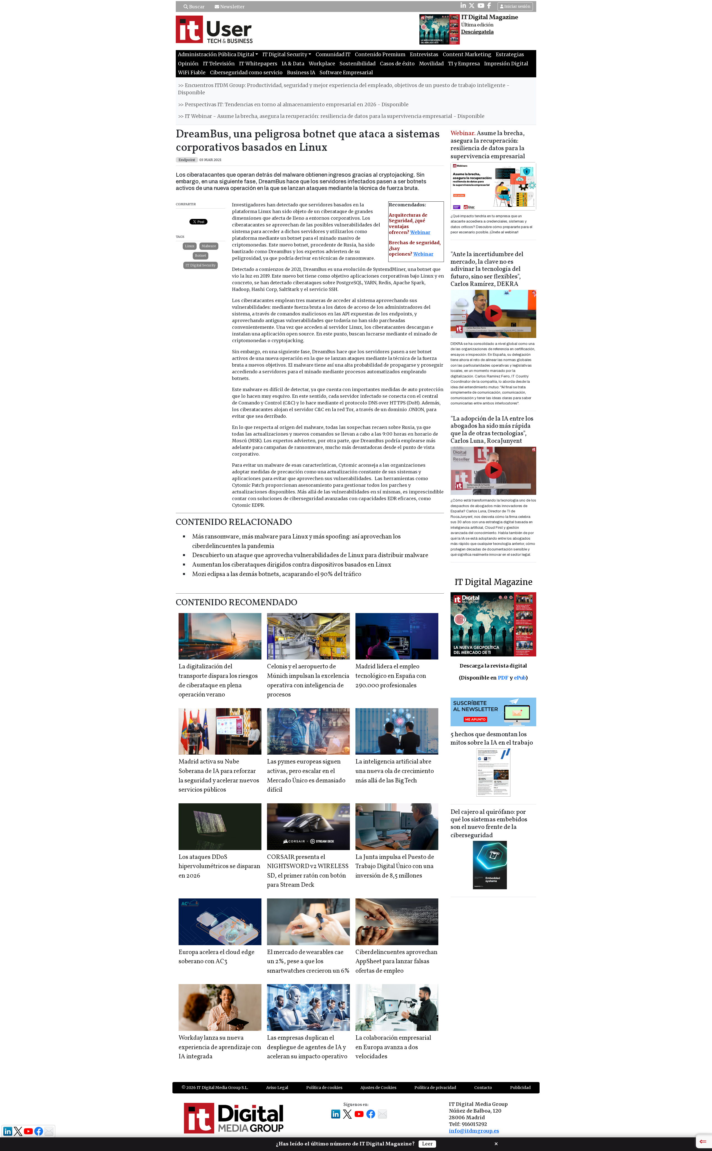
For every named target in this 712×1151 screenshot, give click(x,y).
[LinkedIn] (463, 5)
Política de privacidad (435, 1087)
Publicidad (520, 1087)
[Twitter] (472, 5)
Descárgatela (477, 32)
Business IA (301, 73)
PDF (503, 678)
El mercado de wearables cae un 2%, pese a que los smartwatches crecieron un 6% (308, 961)
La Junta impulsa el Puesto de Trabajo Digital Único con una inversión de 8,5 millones (394, 866)
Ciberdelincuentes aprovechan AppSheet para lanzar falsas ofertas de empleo (396, 961)
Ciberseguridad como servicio (246, 73)
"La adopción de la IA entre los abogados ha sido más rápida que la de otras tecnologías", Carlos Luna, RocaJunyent (492, 430)
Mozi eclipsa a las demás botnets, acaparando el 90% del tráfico (276, 574)
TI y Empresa (464, 64)
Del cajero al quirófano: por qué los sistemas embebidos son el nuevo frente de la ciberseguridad (489, 824)
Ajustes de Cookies (378, 1087)
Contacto (483, 1087)
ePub (519, 678)
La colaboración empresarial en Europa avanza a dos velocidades (393, 1047)
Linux (189, 246)
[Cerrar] (496, 1143)
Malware (209, 246)
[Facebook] (489, 5)
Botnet (200, 255)
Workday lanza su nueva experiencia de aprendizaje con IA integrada (220, 1047)
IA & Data (293, 64)
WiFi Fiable (192, 73)
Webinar (420, 232)
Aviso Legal (277, 1087)
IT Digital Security (201, 265)
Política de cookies (324, 1087)
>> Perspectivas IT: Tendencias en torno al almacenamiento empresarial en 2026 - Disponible (293, 105)
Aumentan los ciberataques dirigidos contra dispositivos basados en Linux (291, 565)
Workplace (322, 64)
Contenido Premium (380, 54)
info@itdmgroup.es (474, 1131)
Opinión (188, 64)
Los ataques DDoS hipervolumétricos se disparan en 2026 (219, 866)
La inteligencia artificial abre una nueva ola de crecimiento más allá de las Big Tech (394, 771)
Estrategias (510, 54)
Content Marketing (467, 54)
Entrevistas (424, 54)
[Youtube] (481, 5)
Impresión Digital (506, 64)
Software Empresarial (346, 73)
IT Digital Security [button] (285, 54)
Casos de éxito (397, 64)
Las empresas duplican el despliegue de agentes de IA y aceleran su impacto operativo (307, 1047)
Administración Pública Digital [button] (216, 54)
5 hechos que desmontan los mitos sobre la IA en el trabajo (492, 738)
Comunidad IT (333, 54)
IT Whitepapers (258, 64)
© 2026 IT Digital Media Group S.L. (215, 1087)
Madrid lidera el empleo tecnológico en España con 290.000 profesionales (390, 676)
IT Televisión (219, 64)
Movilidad (431, 64)
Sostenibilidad (357, 64)
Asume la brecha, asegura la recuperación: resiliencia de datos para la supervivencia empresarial (488, 145)
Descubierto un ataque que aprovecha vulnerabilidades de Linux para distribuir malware (310, 555)
